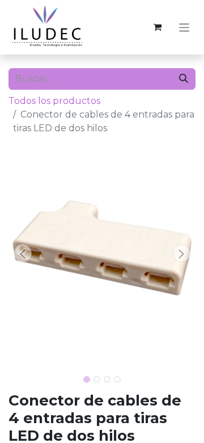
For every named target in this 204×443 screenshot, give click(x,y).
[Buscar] (184, 79)
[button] (22, 253)
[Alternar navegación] (184, 27)
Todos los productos (54, 100)
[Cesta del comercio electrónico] (157, 27)
